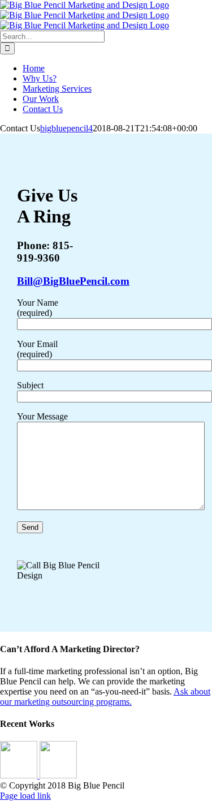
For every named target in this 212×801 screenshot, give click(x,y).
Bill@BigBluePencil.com (73, 281)
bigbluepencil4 (66, 128)
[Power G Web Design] (58, 775)
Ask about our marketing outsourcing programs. (105, 696)
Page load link (25, 795)
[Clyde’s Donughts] (20, 775)
